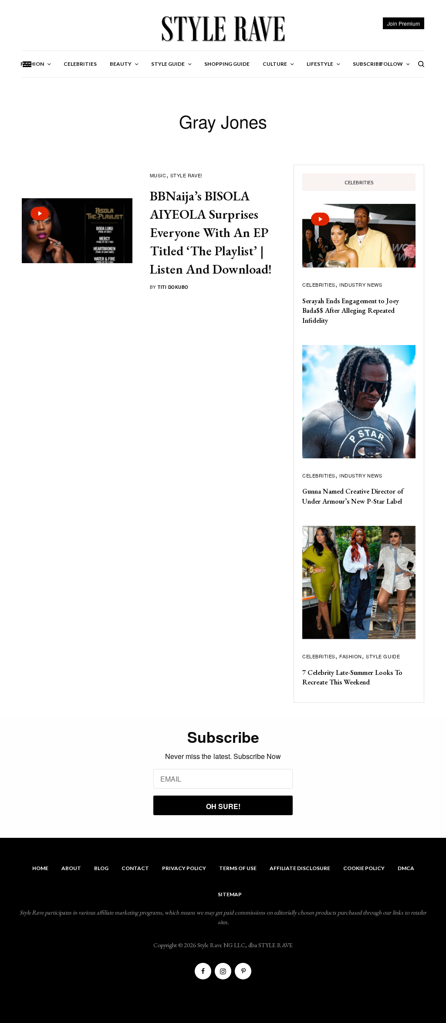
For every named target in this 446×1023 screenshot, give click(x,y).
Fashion (350, 656)
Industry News (360, 284)
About (71, 868)
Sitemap (230, 894)
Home (40, 868)
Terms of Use (238, 868)
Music (158, 175)
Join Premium (403, 23)
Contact (135, 868)
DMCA (406, 868)
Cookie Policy (364, 868)
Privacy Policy (184, 868)
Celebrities (318, 284)
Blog (101, 868)
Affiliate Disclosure (300, 868)
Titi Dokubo (173, 287)
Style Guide (383, 656)
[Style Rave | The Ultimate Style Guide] (223, 28)
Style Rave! (186, 175)
